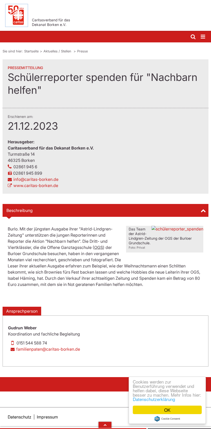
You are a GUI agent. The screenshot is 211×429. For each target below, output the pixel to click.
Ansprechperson (22, 311)
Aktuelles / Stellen (57, 51)
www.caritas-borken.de (35, 185)
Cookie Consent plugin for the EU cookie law (167, 419)
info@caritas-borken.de (35, 179)
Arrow (105, 425)
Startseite (31, 51)
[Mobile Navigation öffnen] (203, 37)
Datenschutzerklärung (154, 399)
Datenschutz (19, 416)
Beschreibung (19, 210)
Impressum (47, 416)
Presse (82, 51)
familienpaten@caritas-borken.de (48, 349)
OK (167, 410)
